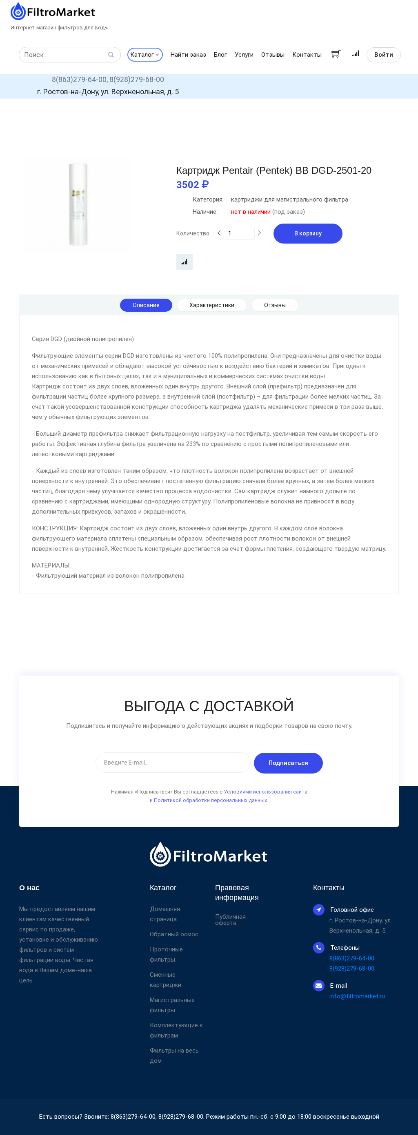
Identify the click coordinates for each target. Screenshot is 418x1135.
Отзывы (273, 54)
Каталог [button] (142, 54)
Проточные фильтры (166, 954)
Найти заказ (188, 54)
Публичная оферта (230, 920)
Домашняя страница (165, 914)
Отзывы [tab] (275, 305)
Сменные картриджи (165, 980)
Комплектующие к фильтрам (176, 1030)
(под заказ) (249, 211)
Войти (383, 54)
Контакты (307, 54)
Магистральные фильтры (172, 1005)
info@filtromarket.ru (357, 996)
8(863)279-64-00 (351, 958)
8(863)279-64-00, (80, 79)
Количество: (193, 233)
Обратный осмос (174, 934)
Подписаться (288, 763)
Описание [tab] (146, 305)
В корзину (308, 233)
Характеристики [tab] (211, 305)
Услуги (244, 54)
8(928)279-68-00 (136, 79)
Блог (220, 54)
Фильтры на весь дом (174, 1055)
